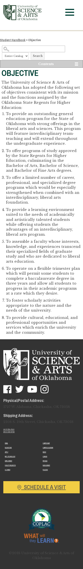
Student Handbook (12, 40)
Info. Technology (10, 456)
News (44, 452)
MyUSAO (45, 461)
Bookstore (8, 448)
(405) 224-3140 (8, 429)
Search (37, 56)
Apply (6, 452)
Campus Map (46, 443)
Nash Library (46, 465)
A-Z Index (7, 470)
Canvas (45, 456)
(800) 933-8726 (9, 432)
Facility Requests (10, 465)
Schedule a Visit (43, 487)
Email (6, 443)
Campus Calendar (48, 448)
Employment (8, 461)
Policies (45, 470)
